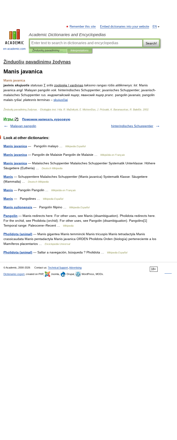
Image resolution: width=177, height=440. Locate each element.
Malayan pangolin (23, 126)
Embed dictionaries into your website (124, 26)
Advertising (75, 267)
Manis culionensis (17, 207)
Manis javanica (15, 146)
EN (155, 26)
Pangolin (10, 216)
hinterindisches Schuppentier (132, 126)
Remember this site (83, 26)
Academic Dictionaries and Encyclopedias (67, 34)
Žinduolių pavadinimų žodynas (47, 50)
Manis (8, 176)
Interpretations (79, 50)
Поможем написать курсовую (46, 119)
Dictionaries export (13, 274)
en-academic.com (14, 48)
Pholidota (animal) (17, 234)
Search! (151, 43)
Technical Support (58, 267)
